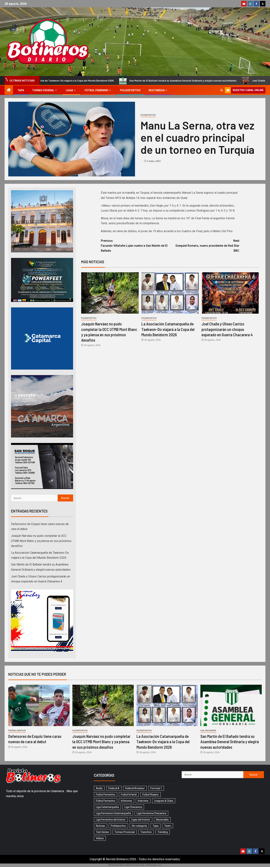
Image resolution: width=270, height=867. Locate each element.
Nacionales (162, 819)
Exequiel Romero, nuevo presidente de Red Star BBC (207, 245)
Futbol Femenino (105, 794)
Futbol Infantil (129, 794)
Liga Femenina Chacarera (151, 813)
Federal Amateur (17, 731)
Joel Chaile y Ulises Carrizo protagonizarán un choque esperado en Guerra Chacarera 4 (227, 329)
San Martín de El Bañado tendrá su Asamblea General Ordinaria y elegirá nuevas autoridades (120, 80)
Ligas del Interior (140, 819)
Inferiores (126, 800)
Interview (143, 800)
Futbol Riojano (150, 794)
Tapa (20, 90)
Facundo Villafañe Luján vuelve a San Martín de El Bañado (134, 245)
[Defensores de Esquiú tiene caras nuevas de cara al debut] (39, 705)
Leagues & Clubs (163, 800)
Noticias (100, 825)
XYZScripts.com (154, 865)
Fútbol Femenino (96, 90)
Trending (162, 832)
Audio (99, 788)
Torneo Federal (43, 90)
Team (167, 825)
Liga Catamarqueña (107, 807)
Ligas (69, 90)
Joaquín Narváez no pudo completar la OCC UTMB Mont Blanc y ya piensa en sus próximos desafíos (41, 540)
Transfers (146, 832)
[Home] (9, 90)
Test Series (102, 832)
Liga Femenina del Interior (111, 819)
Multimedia (157, 90)
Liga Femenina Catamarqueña (113, 813)
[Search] (221, 90)
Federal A (113, 788)
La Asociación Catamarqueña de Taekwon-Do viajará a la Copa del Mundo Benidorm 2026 (168, 329)
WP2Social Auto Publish (120, 865)
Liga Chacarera (208, 731)
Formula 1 (156, 788)
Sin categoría (139, 825)
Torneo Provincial (125, 832)
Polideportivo (130, 90)
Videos (100, 838)
